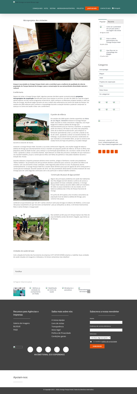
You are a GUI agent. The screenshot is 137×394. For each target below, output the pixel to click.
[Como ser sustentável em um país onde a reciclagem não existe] (102, 27)
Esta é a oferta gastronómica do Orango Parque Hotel (113, 40)
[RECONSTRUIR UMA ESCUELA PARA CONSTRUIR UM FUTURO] (19, 288)
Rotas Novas (103, 90)
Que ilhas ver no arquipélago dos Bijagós (111, 52)
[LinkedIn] (112, 151)
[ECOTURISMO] (109, 104)
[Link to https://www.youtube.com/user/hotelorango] (57, 349)
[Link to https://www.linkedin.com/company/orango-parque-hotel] (48, 349)
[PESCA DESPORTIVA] (116, 111)
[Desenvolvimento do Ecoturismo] (84, 288)
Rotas (101, 86)
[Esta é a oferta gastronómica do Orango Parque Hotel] (102, 38)
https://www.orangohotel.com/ (112, 144)
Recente (111, 22)
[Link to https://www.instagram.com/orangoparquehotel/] (39, 349)
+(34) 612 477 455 (112, 140)
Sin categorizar (104, 94)
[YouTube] (103, 151)
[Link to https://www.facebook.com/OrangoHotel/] (30, 349)
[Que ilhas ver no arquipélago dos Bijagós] (102, 50)
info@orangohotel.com (110, 142)
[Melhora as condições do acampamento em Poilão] (35, 288)
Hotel (101, 78)
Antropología (103, 69)
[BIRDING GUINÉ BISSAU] (101, 104)
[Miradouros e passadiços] (68, 288)
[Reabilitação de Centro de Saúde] (52, 288)
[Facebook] (99, 151)
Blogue (101, 74)
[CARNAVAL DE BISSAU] (101, 111)
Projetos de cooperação (107, 82)
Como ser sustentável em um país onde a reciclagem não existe (113, 28)
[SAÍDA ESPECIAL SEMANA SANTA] (109, 111)
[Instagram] (108, 151)
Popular (103, 22)
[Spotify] (116, 151)
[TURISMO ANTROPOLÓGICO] (116, 104)
